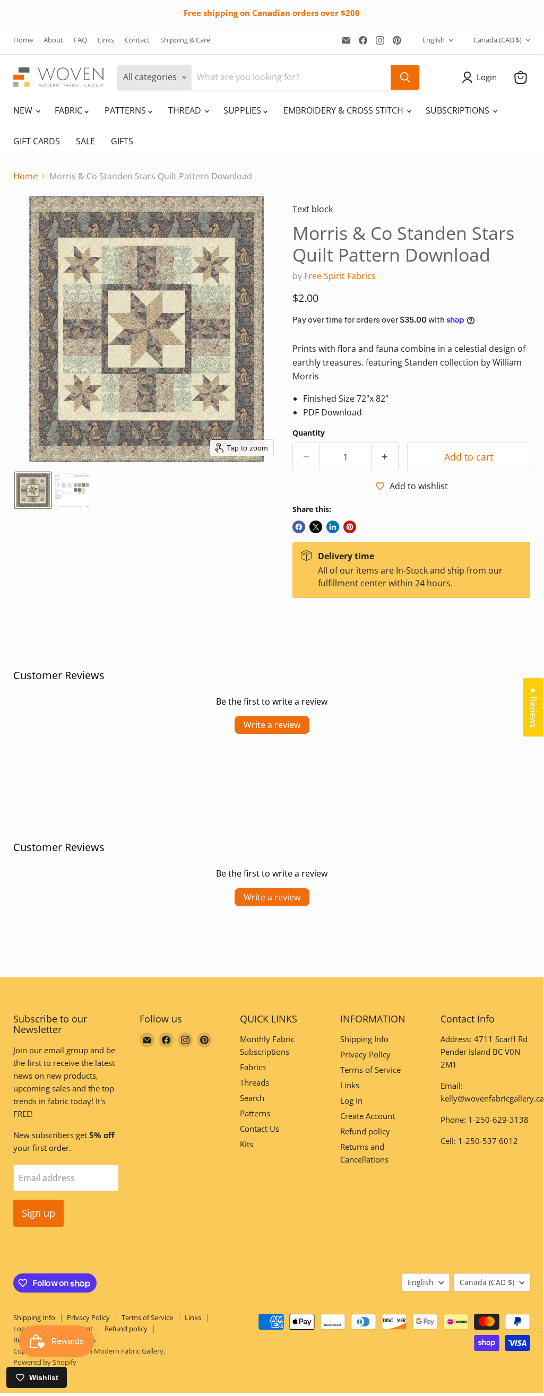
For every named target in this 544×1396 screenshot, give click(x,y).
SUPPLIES (243, 110)
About (53, 40)
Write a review (272, 725)
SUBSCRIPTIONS (458, 110)
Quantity (308, 433)
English (433, 40)
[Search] (405, 77)
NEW (23, 110)
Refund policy (365, 1131)
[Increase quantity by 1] (385, 457)
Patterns (255, 1113)
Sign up (38, 1213)
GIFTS (122, 141)
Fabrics (253, 1067)
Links (106, 40)
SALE (85, 141)
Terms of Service (370, 1069)
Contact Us (259, 1128)
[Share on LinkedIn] (332, 527)
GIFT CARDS (36, 141)
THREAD (185, 110)
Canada (497, 40)
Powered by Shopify (44, 1362)
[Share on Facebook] (298, 527)
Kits (246, 1144)
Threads (254, 1082)
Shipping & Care (185, 40)
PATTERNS (126, 110)
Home (23, 40)
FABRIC (69, 110)
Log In (351, 1100)
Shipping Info (364, 1039)
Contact (137, 40)
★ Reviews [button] (533, 707)
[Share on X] (315, 527)
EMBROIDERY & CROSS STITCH (344, 110)
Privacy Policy (365, 1054)
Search (252, 1097)
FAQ (80, 40)
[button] (481, 77)
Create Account (367, 1116)
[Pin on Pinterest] (349, 527)
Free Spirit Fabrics (340, 276)
